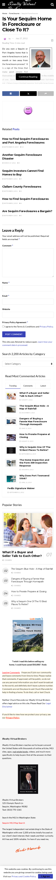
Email (5, 295)
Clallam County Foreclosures (21, 186)
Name (6, 282)
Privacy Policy (46, 326)
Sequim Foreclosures (30, 13)
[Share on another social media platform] (45, 93)
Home (4, 13)
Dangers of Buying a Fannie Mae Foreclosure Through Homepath (33, 421)
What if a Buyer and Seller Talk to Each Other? (34, 394)
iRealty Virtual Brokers (22, 6)
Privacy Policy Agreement (15, 322)
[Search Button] (52, 4)
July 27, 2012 (22, 38)
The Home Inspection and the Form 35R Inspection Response (34, 463)
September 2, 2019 (11, 203)
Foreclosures (14, 13)
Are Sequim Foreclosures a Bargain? (27, 211)
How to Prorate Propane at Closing (28, 591)
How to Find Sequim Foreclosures (25, 199)
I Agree (45, 876)
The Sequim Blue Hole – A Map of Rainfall (34, 407)
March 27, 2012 (10, 163)
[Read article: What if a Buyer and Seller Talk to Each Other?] (28, 530)
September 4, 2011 (11, 179)
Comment (7, 245)
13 (23, 147)
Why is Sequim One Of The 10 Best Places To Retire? (34, 448)
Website (6, 309)
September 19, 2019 (11, 147)
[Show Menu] (3, 4)
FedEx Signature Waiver (21, 488)
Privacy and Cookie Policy (24, 876)
